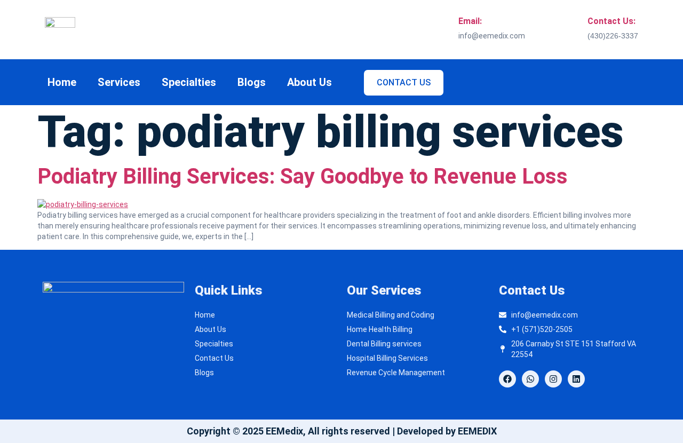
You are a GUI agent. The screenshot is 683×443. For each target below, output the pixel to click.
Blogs (251, 82)
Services (119, 82)
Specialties (189, 82)
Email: (470, 21)
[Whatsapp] (530, 378)
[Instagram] (553, 378)
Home (61, 82)
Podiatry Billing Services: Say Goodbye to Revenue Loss (302, 176)
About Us (309, 82)
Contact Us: (611, 21)
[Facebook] (507, 378)
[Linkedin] (576, 378)
